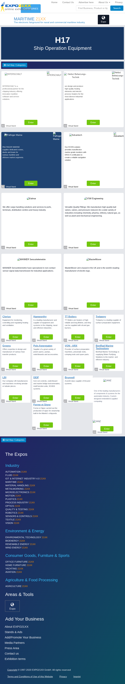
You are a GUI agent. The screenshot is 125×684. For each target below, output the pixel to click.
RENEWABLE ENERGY (20, 544)
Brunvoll (70, 377)
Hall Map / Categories (16, 65)
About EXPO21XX (16, 626)
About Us (103, 2)
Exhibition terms (15, 659)
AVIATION (13, 572)
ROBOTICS (14, 512)
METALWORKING (17, 489)
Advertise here (86, 2)
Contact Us (68, 2)
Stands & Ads (13, 632)
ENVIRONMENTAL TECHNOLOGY (26, 537)
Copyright (12, 670)
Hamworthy (40, 316)
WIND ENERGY (16, 547)
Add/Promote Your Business (23, 637)
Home (54, 2)
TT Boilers (70, 316)
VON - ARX (71, 345)
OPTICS (12, 506)
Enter (31, 122)
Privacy (119, 2)
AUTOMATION (16, 471)
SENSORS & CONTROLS (21, 516)
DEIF (36, 377)
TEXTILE (13, 519)
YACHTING (14, 568)
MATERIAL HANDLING (20, 485)
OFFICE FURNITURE (19, 561)
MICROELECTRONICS (20, 492)
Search (117, 8)
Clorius (6, 316)
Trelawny (101, 316)
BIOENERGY (15, 540)
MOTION (13, 495)
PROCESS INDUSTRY (20, 502)
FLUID (11, 475)
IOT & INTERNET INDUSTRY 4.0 (25, 478)
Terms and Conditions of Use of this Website (30, 676)
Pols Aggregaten (42, 345)
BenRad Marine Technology (104, 347)
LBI (4, 377)
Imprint (77, 676)
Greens (6, 345)
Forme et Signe (42, 404)
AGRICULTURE (16, 586)
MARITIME (30, 18)
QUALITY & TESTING (19, 509)
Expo (103, 21)
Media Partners (15, 642)
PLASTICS (13, 499)
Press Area (12, 648)
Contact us (12, 653)
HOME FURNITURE (18, 565)
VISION (12, 523)
